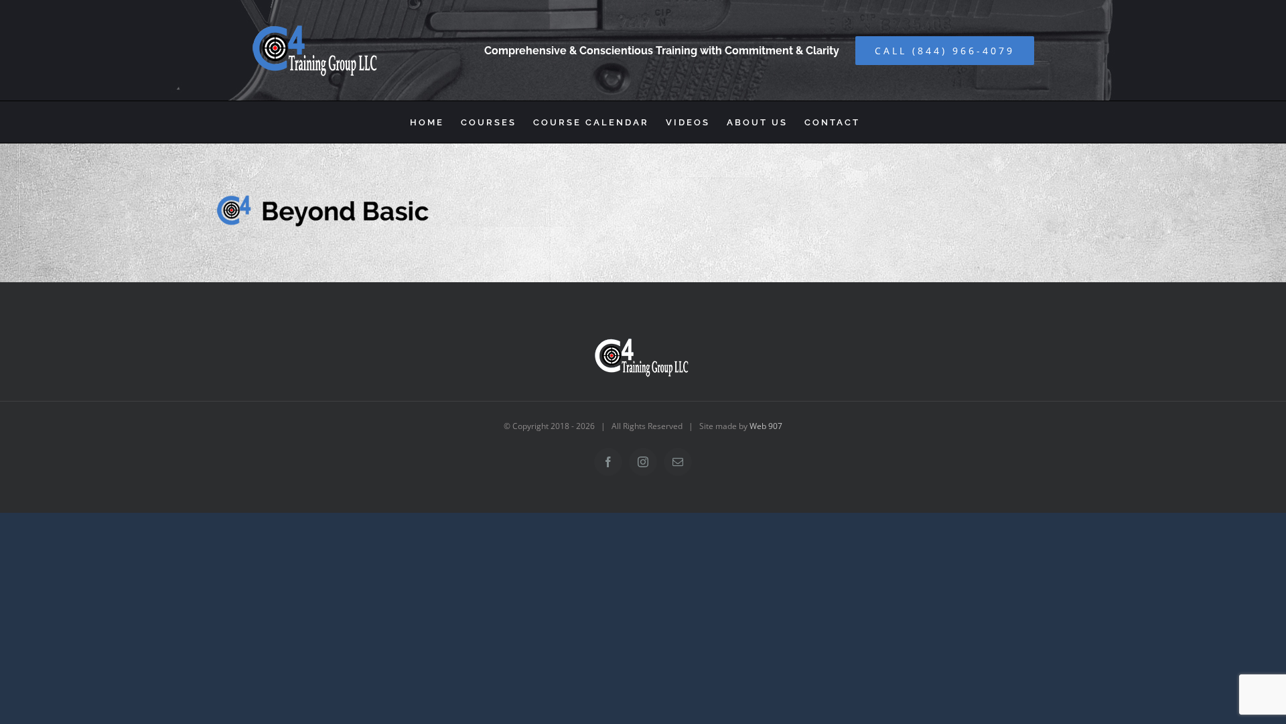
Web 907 (765, 426)
